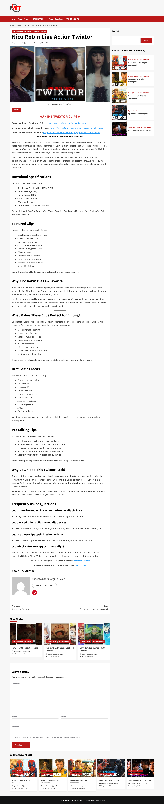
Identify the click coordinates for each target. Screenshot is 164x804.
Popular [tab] (127, 50)
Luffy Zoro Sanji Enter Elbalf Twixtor (92, 649)
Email (64, 716)
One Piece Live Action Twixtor (22, 32)
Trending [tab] (140, 50)
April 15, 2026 (86, 657)
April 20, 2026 (52, 657)
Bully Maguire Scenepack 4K (139, 130)
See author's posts (44, 585)
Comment (16, 683)
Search (115, 31)
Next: (94, 608)
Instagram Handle (81, 560)
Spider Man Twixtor (134, 111)
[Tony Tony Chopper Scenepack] (26, 634)
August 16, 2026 (77, 788)
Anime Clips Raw (56, 19)
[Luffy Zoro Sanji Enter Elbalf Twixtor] (94, 634)
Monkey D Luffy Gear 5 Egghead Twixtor (60, 649)
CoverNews (90, 800)
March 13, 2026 (39, 43)
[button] (152, 19)
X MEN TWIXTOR (143, 60)
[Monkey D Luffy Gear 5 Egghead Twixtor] (60, 634)
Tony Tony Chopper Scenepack (25, 648)
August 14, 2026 (106, 786)
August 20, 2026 (18, 788)
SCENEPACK (38, 19)
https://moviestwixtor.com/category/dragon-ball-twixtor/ (77, 127)
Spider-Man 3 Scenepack (138, 114)
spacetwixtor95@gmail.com (22, 43)
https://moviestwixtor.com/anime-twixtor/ (66, 123)
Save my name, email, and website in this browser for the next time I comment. (47, 737)
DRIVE (16, 110)
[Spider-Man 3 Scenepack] (119, 112)
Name (15, 716)
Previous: (24, 608)
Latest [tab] (117, 50)
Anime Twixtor (24, 19)
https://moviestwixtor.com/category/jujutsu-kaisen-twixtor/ (71, 132)
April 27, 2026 (18, 654)
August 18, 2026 (47, 788)
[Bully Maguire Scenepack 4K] (119, 128)
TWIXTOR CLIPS (72, 19)
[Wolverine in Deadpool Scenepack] (119, 79)
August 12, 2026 (135, 786)
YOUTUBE (81, 565)
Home (12, 19)
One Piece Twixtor (40, 32)
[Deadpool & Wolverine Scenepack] (119, 95)
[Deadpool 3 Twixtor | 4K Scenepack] (119, 62)
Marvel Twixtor (133, 60)
